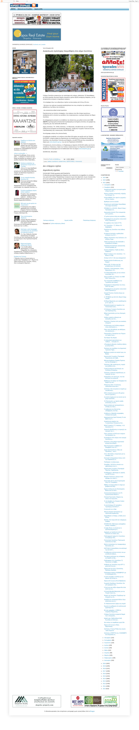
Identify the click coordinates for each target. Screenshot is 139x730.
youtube (43, 44)
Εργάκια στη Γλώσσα (20, 256)
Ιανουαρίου (107, 660)
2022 (104, 180)
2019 (104, 666)
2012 (104, 683)
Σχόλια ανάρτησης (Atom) (57, 223)
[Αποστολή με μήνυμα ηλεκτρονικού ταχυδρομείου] (67, 159)
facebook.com (36, 44)
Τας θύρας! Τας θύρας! (110, 337)
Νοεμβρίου (107, 187)
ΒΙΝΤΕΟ (13, 9)
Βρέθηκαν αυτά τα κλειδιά (111, 201)
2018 (104, 668)
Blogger (92, 711)
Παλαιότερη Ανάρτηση (89, 220)
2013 (104, 681)
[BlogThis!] (69, 159)
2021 (104, 182)
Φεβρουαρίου (108, 658)
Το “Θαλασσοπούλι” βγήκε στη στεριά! (114, 603)
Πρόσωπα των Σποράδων (25, 9)
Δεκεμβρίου (107, 184)
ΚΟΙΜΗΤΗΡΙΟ (62, 161)
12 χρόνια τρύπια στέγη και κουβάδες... (115, 216)
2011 (104, 686)
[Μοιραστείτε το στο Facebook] (72, 159)
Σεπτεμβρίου (108, 640)
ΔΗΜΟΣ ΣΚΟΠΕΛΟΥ (53, 161)
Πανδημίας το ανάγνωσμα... (112, 462)
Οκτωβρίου (107, 637)
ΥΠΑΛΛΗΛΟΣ (78, 161)
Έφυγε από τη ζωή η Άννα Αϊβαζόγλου (115, 580)
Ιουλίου (106, 645)
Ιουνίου (106, 647)
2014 (104, 678)
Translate (121, 171)
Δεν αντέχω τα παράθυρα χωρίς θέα (114, 622)
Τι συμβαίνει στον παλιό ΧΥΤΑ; (113, 223)
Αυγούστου (107, 642)
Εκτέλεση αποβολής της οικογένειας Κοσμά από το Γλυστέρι (28, 164)
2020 (104, 663)
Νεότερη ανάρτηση (48, 220)
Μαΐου (106, 650)
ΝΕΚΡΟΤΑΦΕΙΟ (71, 161)
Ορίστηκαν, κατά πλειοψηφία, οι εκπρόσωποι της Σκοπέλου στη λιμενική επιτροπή (29, 231)
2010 (104, 688)
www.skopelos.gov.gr (55, 142)
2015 (104, 676)
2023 (104, 177)
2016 (104, 673)
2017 (104, 671)
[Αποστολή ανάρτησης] (64, 159)
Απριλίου (107, 652)
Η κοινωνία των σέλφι (110, 509)
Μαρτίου (106, 655)
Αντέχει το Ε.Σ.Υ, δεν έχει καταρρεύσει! (115, 258)
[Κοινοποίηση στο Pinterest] (73, 159)
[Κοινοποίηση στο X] (70, 159)
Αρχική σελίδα (38, 9)
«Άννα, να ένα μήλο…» (20, 153)
